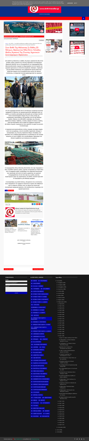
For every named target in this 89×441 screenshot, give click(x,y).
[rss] (84, 439)
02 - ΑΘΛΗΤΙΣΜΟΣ (35, 283)
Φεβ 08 (61, 409)
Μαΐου (59, 295)
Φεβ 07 (61, 411)
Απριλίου (60, 297)
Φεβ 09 (61, 407)
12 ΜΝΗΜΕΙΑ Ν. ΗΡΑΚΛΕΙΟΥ (38, 307)
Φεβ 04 (61, 418)
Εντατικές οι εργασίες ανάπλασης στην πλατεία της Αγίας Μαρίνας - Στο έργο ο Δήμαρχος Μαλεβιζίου (10, 230)
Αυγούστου (60, 289)
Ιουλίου (60, 291)
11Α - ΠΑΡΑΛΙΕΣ (35, 304)
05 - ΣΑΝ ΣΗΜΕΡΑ (45, 288)
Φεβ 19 (61, 323)
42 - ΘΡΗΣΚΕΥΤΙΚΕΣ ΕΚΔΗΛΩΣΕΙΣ (39, 384)
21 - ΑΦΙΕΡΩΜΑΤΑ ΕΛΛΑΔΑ (38, 336)
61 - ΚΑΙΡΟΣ (46, 413)
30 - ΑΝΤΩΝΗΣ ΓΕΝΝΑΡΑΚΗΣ (38, 360)
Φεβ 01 (61, 424)
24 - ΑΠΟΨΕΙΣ (34, 347)
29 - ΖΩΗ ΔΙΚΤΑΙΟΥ (36, 357)
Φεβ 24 (61, 312)
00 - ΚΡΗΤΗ (11, 43)
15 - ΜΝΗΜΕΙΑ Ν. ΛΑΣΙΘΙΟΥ (38, 312)
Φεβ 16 (61, 329)
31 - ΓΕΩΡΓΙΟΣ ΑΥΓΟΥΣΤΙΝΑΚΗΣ (39, 363)
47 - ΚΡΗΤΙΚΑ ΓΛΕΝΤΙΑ (37, 395)
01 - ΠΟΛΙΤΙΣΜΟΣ (42, 280)
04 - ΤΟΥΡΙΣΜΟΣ (35, 288)
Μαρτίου (60, 299)
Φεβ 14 (61, 333)
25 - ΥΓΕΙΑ (42, 347)
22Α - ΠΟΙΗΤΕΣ (43, 339)
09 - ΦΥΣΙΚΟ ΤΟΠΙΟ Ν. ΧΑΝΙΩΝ (39, 296)
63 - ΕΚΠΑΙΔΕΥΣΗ (44, 416)
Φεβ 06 (61, 414)
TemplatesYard (19, 439)
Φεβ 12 (61, 401)
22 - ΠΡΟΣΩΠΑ (34, 339)
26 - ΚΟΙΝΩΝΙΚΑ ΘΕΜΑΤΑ (37, 349)
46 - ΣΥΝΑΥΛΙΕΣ (35, 392)
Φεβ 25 (61, 310)
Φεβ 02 (61, 422)
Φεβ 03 (61, 420)
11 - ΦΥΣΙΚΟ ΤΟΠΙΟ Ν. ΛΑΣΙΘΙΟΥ (39, 302)
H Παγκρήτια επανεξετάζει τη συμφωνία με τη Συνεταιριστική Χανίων (24, 229)
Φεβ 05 (61, 416)
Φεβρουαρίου (61, 301)
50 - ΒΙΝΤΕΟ (42, 400)
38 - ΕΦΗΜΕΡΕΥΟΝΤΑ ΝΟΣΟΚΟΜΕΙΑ (40, 379)
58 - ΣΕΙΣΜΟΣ (46, 411)
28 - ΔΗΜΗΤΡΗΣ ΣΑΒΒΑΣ (37, 355)
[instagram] (79, 439)
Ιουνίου (60, 293)
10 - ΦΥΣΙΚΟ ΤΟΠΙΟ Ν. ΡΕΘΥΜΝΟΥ (39, 299)
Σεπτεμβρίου (61, 287)
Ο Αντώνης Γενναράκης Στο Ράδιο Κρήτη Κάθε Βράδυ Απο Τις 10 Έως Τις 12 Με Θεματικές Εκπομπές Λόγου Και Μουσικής (54, 35)
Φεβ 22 (61, 316)
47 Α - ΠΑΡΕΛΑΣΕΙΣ (36, 397)
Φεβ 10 (61, 405)
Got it (75, 3)
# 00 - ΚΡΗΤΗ (10, 190)
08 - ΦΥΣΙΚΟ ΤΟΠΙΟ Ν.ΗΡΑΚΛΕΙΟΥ (39, 294)
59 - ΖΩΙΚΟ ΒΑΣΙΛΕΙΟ (36, 413)
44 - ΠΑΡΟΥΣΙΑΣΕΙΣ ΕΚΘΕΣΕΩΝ (39, 389)
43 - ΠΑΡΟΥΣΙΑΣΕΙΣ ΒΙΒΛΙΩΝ (38, 387)
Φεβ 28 (61, 303)
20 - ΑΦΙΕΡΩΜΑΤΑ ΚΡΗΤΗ (37, 334)
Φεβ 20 (61, 320)
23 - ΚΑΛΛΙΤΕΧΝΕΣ (36, 341)
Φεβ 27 (61, 305)
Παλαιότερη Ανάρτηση (38, 269)
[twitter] (77, 439)
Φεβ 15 (61, 331)
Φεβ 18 (61, 325)
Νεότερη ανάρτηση (9, 269)
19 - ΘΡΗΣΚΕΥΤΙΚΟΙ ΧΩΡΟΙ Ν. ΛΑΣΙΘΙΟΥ (41, 331)
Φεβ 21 (61, 318)
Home (6, 43)
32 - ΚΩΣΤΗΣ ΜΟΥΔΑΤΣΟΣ (37, 365)
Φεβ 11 (61, 403)
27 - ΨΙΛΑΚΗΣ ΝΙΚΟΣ (36, 352)
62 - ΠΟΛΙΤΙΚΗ (34, 416)
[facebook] (75, 439)
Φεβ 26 (61, 308)
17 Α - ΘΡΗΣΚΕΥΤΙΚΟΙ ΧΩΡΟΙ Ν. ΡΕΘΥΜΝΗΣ (39, 328)
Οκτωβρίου (60, 284)
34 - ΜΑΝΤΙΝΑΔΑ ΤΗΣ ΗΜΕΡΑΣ (39, 368)
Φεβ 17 (61, 327)
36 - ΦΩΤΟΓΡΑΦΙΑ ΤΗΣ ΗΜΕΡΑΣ (39, 373)
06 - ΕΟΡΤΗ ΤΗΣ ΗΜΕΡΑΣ (37, 291)
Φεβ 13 (61, 335)
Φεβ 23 (61, 314)
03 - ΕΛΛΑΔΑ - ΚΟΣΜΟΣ (37, 286)
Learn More (70, 3)
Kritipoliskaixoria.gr (35, 439)
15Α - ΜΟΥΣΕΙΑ (35, 315)
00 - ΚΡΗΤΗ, (29, 57)
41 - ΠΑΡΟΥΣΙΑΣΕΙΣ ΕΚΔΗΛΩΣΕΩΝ (39, 381)
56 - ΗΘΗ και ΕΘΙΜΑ (36, 411)
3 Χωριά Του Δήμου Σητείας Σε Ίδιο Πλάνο (68, 337)
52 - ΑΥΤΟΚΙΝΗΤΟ (45, 403)
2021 (58, 429)
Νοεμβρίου (60, 282)
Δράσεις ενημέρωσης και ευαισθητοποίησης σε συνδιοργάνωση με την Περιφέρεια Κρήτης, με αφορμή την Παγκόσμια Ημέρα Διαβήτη (36, 231)
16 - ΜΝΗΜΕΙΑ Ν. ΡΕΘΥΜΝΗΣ (38, 322)
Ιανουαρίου (60, 427)
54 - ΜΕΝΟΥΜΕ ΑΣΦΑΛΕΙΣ (37, 408)
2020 (58, 432)
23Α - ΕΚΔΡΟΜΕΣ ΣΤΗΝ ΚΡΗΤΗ (39, 344)
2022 (58, 280)
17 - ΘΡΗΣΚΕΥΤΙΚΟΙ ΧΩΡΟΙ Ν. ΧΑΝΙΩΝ (40, 324)
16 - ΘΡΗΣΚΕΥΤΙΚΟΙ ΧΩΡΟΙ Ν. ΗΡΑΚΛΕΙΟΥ (38, 318)
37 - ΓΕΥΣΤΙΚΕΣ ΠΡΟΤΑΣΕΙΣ (38, 376)
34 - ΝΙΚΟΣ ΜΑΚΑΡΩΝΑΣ (37, 371)
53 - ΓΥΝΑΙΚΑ (34, 405)
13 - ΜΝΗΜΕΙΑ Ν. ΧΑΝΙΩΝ (37, 310)
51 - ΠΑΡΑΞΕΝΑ (35, 403)
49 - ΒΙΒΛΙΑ (34, 400)
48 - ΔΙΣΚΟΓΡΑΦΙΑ (46, 397)
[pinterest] (82, 439)
